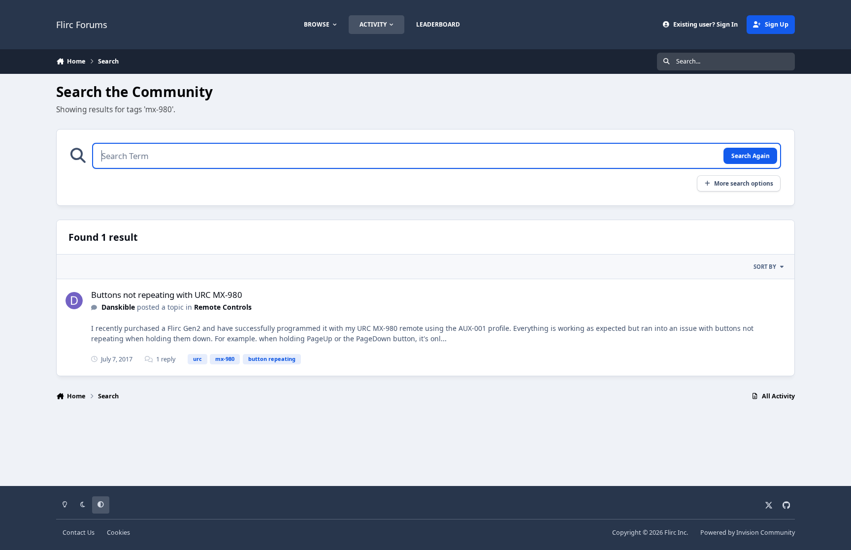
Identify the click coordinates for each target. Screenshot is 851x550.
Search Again (750, 156)
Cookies (118, 532)
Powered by (747, 532)
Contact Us (79, 532)
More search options (743, 183)
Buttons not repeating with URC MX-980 (166, 294)
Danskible (118, 307)
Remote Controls (223, 307)
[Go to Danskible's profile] (74, 300)
